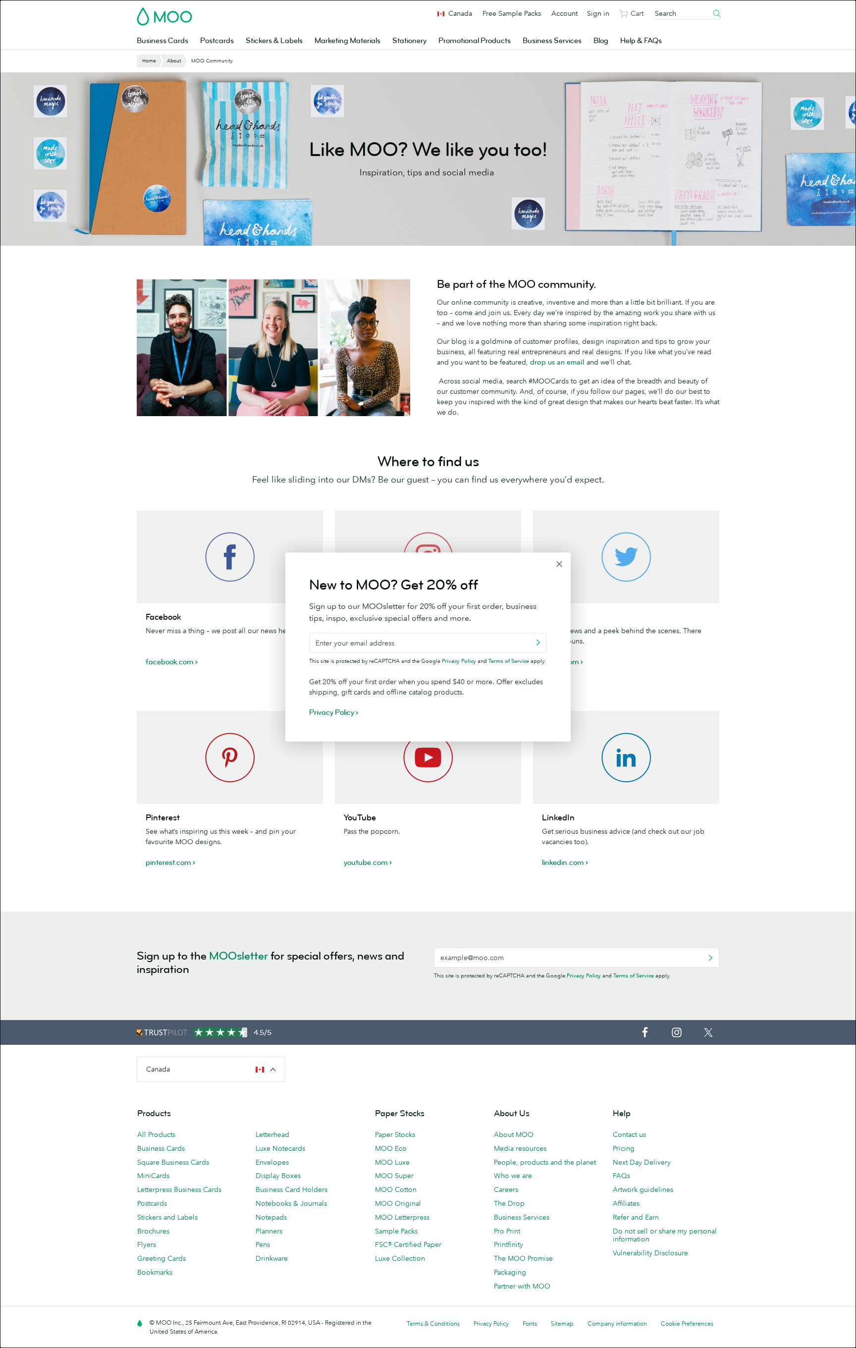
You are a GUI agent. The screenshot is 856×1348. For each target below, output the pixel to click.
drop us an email (557, 362)
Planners (269, 1231)
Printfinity (508, 1244)
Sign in (598, 13)
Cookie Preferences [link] (687, 1323)
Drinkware (272, 1258)
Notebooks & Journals (291, 1203)
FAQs (621, 1175)
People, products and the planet (545, 1162)
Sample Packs (396, 1231)
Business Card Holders (291, 1189)
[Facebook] (230, 556)
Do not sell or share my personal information (665, 1235)
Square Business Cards (173, 1162)
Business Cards (162, 41)
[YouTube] (428, 757)
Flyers (146, 1244)
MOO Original (398, 1203)
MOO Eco (391, 1148)
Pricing (624, 1148)
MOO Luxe (392, 1162)
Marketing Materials (347, 41)
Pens (263, 1244)
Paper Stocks (395, 1134)
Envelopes (272, 1162)
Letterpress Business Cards (179, 1189)
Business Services (552, 41)
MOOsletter (238, 956)
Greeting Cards (161, 1258)
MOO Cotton (396, 1189)
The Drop (509, 1203)
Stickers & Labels (274, 41)
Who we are (513, 1175)
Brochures (153, 1231)
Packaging (510, 1272)
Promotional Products (474, 41)
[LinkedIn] (626, 757)
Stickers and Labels (167, 1217)
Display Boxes (278, 1175)
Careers (506, 1189)
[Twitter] (626, 556)
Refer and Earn (636, 1217)
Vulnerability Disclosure (650, 1252)
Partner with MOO (522, 1286)
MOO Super (394, 1175)
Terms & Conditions (433, 1323)
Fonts (530, 1323)
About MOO (514, 1134)
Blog (600, 41)
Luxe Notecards (280, 1148)
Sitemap (562, 1323)
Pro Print (507, 1231)
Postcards (217, 41)
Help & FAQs (641, 41)
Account (564, 13)
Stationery (409, 41)
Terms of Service (633, 975)
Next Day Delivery (642, 1162)
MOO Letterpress (402, 1217)
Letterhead (272, 1134)
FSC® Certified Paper (408, 1244)
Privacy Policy (584, 975)
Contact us (629, 1134)
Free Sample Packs (511, 13)
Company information (617, 1323)
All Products (156, 1134)
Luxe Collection (400, 1258)
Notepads (271, 1217)
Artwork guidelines (643, 1189)
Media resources (520, 1148)
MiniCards (153, 1175)
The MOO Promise (523, 1258)
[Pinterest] (230, 757)
